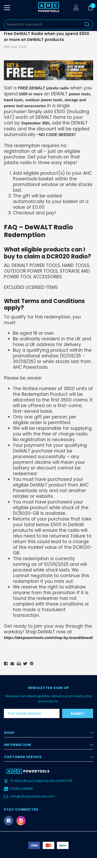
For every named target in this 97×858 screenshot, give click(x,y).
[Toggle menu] (7, 8)
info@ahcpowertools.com (33, 796)
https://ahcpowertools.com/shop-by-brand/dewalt (48, 637)
